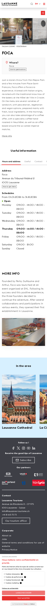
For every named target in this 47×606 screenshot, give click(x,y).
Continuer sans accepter (9, 556)
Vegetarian (21, 46)
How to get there (9, 187)
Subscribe (25, 460)
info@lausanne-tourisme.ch (16, 511)
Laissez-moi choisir (23, 593)
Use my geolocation (17, 69)
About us (6, 535)
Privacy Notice (9, 549)
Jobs (4, 539)
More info (7, 136)
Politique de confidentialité (10, 588)
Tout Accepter (23, 598)
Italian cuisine (8, 46)
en (36, 4)
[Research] (31, 4)
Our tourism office (16, 520)
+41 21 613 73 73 (9, 514)
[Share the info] (43, 13)
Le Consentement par (23, 604)
